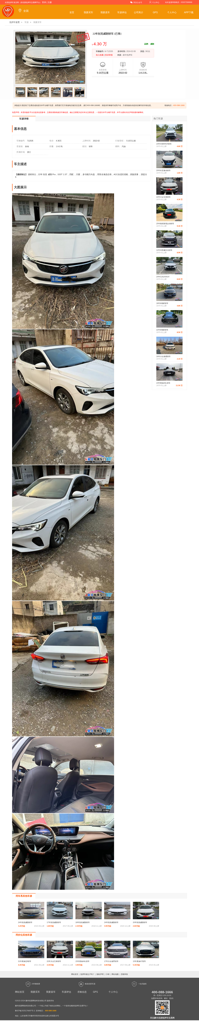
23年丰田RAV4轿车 (164, 144)
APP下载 (188, 12)
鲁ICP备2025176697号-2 (25, 1011)
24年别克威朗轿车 (25, 922)
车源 (26, 22)
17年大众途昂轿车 (111, 961)
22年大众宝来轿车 (163, 197)
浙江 (29, 152)
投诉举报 (108, 55)
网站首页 (74, 974)
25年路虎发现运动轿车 (165, 224)
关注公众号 (137, 2)
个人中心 (155, 2)
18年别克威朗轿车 (82, 922)
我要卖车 (105, 12)
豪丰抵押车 (127, 55)
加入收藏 (100, 55)
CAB (107, 974)
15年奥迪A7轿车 (139, 961)
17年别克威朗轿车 (54, 922)
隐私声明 (100, 974)
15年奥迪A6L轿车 (82, 961)
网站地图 (115, 974)
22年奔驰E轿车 (162, 330)
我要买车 (88, 12)
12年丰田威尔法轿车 (164, 250)
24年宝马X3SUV (162, 277)
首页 (71, 12)
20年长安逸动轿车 (163, 170)
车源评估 (122, 12)
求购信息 (82, 992)
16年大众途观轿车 (163, 356)
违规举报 (124, 974)
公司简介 (138, 12)
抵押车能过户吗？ (87, 974)
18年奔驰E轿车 (162, 303)
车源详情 (24, 118)
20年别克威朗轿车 (140, 922)
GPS (155, 12)
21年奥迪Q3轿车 (24, 961)
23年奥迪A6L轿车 (163, 383)
